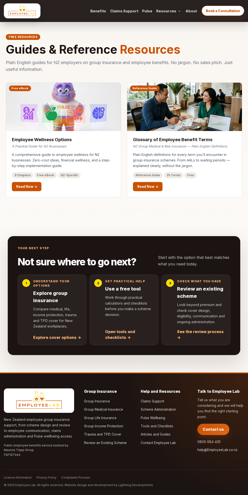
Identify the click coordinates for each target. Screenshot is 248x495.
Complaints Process (75, 477)
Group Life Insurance (100, 418)
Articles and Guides (155, 434)
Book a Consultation (223, 11)
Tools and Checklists (157, 426)
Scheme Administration (158, 409)
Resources (166, 11)
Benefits (98, 11)
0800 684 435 (209, 442)
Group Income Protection (103, 426)
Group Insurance (97, 401)
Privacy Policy (46, 477)
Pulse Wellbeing (153, 418)
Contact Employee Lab (158, 443)
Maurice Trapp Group (19, 450)
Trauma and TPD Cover (102, 434)
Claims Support (124, 11)
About (191, 11)
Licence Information (18, 477)
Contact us (213, 429)
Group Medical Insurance (103, 409)
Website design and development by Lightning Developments (108, 485)
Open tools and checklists (120, 334)
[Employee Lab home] (22, 10)
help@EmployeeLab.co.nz (217, 450)
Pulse (147, 11)
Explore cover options (57, 337)
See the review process (200, 334)
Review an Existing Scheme (105, 443)
